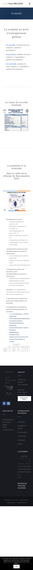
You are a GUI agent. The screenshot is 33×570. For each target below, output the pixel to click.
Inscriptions (21, 422)
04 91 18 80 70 (22, 392)
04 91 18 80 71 (22, 395)
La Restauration (22, 432)
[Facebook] (4, 403)
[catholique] (9, 392)
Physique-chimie (14, 334)
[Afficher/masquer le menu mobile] (30, 4)
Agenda (4, 425)
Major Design (24, 502)
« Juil (19, 477)
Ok (16, 566)
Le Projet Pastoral (7, 430)
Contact (20, 444)
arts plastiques (17, 314)
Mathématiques (14, 332)
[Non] (31, 563)
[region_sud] (9, 386)
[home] (9, 372)
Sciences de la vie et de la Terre (18, 337)
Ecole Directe (22, 436)
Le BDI (4, 427)
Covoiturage (21, 440)
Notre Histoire (6, 422)
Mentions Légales (11, 502)
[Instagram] (8, 403)
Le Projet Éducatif (7, 419)
